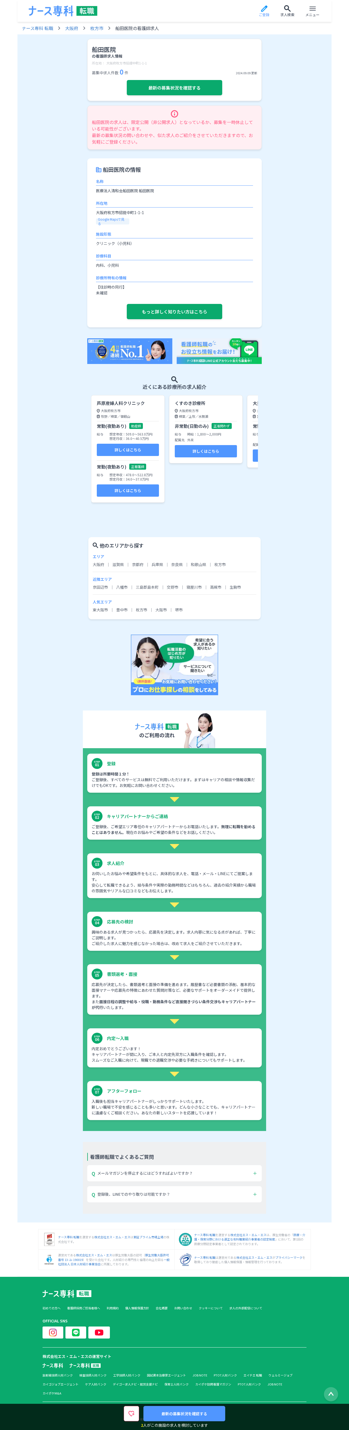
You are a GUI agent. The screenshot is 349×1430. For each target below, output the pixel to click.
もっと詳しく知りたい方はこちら (174, 311)
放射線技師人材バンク (58, 1375)
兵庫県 (157, 564)
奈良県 (177, 564)
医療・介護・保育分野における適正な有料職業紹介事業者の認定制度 (249, 1237)
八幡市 (122, 587)
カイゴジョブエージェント (61, 1384)
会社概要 (162, 1308)
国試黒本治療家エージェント (166, 1375)
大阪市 (161, 609)
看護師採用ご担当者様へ (83, 1308)
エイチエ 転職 (252, 1375)
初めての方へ (52, 1308)
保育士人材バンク (176, 1384)
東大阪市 (100, 609)
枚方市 (96, 28)
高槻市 (215, 587)
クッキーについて (211, 1308)
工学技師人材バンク (126, 1375)
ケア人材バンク (95, 1384)
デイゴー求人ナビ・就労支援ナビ (135, 1384)
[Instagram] (53, 1333)
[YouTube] (99, 1333)
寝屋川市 (194, 587)
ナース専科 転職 (37, 28)
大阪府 (71, 28)
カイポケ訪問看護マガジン (213, 1384)
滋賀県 (118, 564)
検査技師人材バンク (93, 1375)
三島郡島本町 (147, 587)
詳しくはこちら (128, 449)
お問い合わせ (183, 1308)
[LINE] (75, 1333)
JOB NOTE (199, 1375)
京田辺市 (100, 587)
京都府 (137, 564)
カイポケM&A (52, 1393)
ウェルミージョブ (281, 1375)
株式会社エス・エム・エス (112, 1237)
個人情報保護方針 (137, 1308)
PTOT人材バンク (225, 1375)
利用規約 (113, 1308)
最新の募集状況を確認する (174, 87)
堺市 (179, 609)
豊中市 (122, 609)
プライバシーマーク (288, 1257)
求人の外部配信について (245, 1308)
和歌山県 (198, 564)
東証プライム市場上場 (148, 1237)
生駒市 (235, 587)
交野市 (172, 587)
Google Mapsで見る (111, 221)
